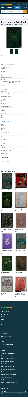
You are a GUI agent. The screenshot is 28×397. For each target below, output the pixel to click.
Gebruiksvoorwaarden (6, 393)
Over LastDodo (4, 314)
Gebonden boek (5, 130)
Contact (3, 339)
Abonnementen (5, 324)
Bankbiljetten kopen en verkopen (9, 369)
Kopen (2, 7)
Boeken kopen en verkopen (7, 361)
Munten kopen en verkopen (7, 358)
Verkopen (9, 7)
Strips (9, 16)
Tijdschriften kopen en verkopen (9, 364)
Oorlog (10, 121)
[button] (23, 4)
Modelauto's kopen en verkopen (8, 374)
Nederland (3, 159)
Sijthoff (20, 24)
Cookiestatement (22, 393)
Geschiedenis (4, 121)
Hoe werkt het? (4, 333)
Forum (25, 7)
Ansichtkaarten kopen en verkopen (9, 371)
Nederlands (4, 154)
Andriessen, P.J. (8, 24)
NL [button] (18, 4)
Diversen (15, 24)
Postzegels (4, 16)
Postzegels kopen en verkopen (8, 353)
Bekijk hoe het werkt (18, 1)
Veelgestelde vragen (6, 336)
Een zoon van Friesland (7, 107)
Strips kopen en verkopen (7, 356)
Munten (14, 16)
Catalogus (17, 7)
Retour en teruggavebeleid (7, 344)
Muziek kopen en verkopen (7, 377)
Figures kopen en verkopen (7, 366)
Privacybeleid (15, 393)
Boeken (19, 16)
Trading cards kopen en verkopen (9, 382)
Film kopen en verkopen (6, 379)
